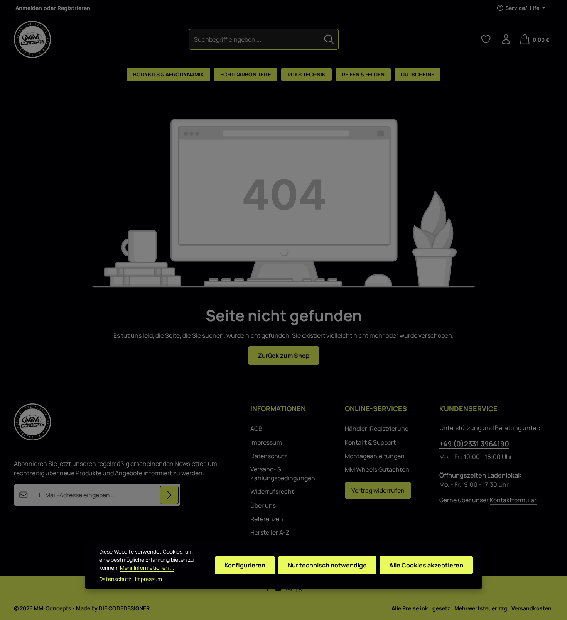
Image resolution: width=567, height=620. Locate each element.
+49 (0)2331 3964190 (474, 443)
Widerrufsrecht (272, 491)
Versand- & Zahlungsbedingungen (282, 473)
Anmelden (28, 8)
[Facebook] (268, 589)
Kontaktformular (513, 500)
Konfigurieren (244, 565)
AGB (256, 428)
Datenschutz (268, 456)
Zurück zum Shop (284, 355)
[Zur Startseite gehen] (32, 39)
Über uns (263, 505)
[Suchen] (329, 39)
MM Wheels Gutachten (377, 469)
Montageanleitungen (375, 456)
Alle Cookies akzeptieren (426, 565)
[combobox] (254, 39)
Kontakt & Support (370, 442)
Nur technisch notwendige (327, 565)
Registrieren (73, 8)
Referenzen (266, 519)
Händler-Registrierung (376, 428)
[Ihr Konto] (506, 39)
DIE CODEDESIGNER (124, 608)
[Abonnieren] (169, 495)
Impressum (266, 442)
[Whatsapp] (299, 589)
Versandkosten (531, 608)
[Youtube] (279, 589)
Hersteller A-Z (270, 532)
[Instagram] (290, 589)
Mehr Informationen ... (147, 567)
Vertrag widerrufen (378, 490)
